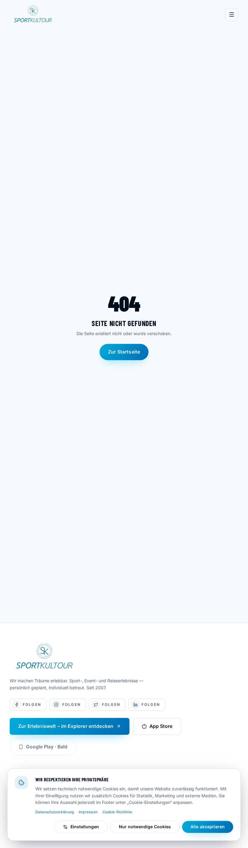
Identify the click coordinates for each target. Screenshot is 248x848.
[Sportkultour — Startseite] (34, 14)
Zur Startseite (124, 352)
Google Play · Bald (46, 747)
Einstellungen (84, 826)
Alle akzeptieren (208, 826)
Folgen (28, 705)
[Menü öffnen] (231, 14)
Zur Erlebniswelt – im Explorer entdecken (65, 726)
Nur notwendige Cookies (145, 826)
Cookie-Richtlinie (117, 812)
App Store (160, 726)
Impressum (88, 812)
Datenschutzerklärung (54, 812)
